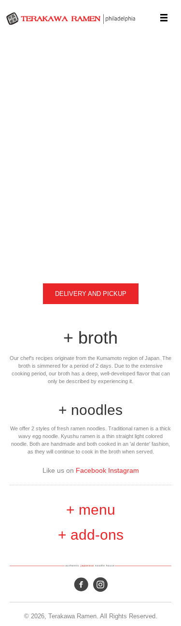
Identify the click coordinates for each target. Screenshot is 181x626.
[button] (91, 293)
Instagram (123, 470)
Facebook (92, 470)
